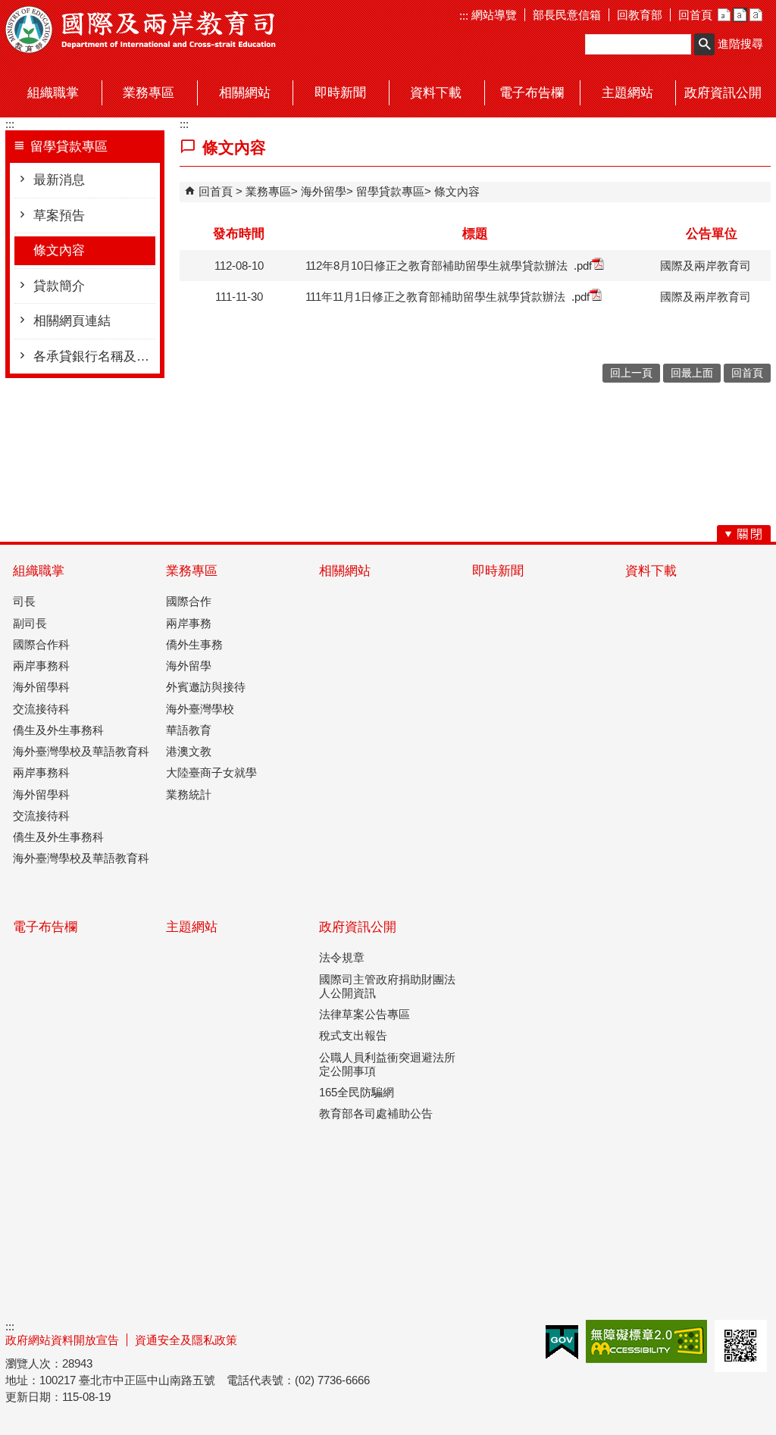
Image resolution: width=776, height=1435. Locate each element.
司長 (24, 601)
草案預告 (59, 215)
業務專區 (268, 191)
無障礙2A (646, 1341)
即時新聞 (498, 571)
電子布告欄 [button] (531, 93)
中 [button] (740, 15)
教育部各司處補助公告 (376, 1113)
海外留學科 (41, 686)
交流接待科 (41, 708)
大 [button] (755, 14)
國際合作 (188, 601)
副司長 (30, 623)
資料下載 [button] (436, 93)
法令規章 (342, 957)
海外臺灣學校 (200, 708)
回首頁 (695, 14)
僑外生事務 (194, 644)
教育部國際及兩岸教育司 (141, 29)
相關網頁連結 (72, 321)
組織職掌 (38, 571)
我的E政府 (562, 1342)
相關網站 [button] (245, 93)
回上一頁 (631, 373)
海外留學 (323, 191)
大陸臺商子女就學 (211, 772)
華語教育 (188, 730)
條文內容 (59, 250)
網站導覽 (492, 14)
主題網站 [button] (627, 93)
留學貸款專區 (390, 191)
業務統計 (188, 794)
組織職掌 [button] (53, 93)
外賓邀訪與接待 (206, 686)
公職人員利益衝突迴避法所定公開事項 (387, 1064)
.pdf (583, 265)
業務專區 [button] (148, 93)
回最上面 (692, 373)
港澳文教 (188, 751)
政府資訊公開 (357, 927)
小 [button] (724, 14)
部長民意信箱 (567, 14)
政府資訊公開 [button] (723, 93)
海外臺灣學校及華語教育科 (81, 751)
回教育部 (639, 14)
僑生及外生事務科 (58, 730)
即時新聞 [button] (340, 93)
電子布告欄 (45, 927)
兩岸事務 (188, 623)
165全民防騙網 (356, 1092)
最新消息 (59, 180)
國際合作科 (41, 644)
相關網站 (345, 571)
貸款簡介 (59, 286)
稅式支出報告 (353, 1035)
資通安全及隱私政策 (186, 1339)
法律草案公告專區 (364, 1014)
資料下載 (651, 571)
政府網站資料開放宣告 (62, 1339)
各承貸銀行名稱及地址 (94, 356)
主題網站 (191, 927)
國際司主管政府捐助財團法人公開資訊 (387, 986)
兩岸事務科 (41, 665)
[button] (704, 44)
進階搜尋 (740, 43)
